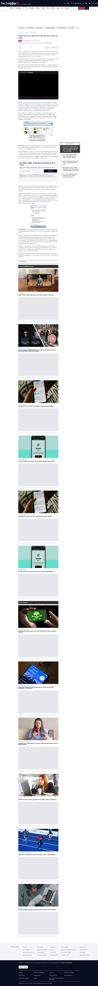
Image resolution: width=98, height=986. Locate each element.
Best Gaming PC (40, 952)
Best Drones (82, 952)
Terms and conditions (69, 972)
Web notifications (68, 975)
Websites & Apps (33, 32)
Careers (35, 978)
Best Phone (52, 947)
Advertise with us (53, 975)
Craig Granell (27, 40)
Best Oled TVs (53, 952)
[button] (94, 3)
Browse (67, 8)
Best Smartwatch (54, 955)
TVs (27, 8)
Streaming (32, 8)
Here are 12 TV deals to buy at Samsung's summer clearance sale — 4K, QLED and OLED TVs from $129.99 (70, 149)
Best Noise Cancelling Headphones (69, 949)
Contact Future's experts (39, 972)
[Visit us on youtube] (76, 3)
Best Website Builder (27, 955)
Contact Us (51, 972)
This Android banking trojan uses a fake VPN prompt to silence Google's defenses (70, 156)
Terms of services (35, 174)
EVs (62, 8)
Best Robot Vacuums (84, 955)
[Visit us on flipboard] (78, 3)
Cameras (52, 8)
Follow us (48, 47)
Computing (18, 8)
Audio (43, 8)
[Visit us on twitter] (73, 3)
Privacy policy (22, 975)
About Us (21, 972)
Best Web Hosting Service (28, 952)
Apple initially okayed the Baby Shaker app (33, 102)
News (20, 40)
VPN (47, 8)
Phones (12, 8)
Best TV (52, 949)
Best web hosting (50, 27)
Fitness (38, 8)
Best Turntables (64, 947)
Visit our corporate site (66, 962)
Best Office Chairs (65, 955)
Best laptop (39, 27)
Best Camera (83, 947)
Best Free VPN (26, 949)
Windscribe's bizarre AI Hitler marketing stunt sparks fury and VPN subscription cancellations (71, 169)
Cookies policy (37, 975)
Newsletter (56, 47)
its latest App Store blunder (34, 56)
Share (21, 47)
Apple (19, 56)
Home (58, 8)
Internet (26, 32)
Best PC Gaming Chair (42, 955)
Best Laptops (40, 947)
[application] (38, 85)
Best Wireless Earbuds (66, 952)
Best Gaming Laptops (42, 949)
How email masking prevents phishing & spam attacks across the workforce (70, 175)
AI (23, 8)
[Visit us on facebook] (71, 3)
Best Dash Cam (83, 949)
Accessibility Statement (24, 978)
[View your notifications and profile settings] (89, 3)
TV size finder (30, 27)
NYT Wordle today (62, 27)
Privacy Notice (22, 175)
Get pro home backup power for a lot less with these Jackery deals (71, 163)
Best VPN (72, 27)
